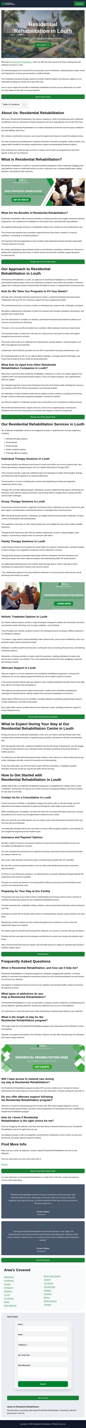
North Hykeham (10, 1305)
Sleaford (47, 1280)
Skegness (8, 1291)
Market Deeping (50, 1301)
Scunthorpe (48, 1283)
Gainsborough (49, 1287)
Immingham (8, 1288)
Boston (7, 1302)
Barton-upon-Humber (52, 1276)
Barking (4, 1165)
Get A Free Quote (43, 1260)
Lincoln (7, 1295)
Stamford (47, 1305)
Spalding (47, 1290)
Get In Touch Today (43, 97)
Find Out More (43, 954)
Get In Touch (43, 1398)
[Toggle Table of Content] (23, 105)
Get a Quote (41, 45)
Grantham (48, 1294)
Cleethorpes (9, 1281)
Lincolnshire (9, 1298)
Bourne (47, 1297)
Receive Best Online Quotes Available (43, 717)
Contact (79, 4)
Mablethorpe (9, 1277)
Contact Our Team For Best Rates (43, 262)
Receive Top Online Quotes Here (43, 417)
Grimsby (7, 1284)
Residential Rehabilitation (21, 62)
